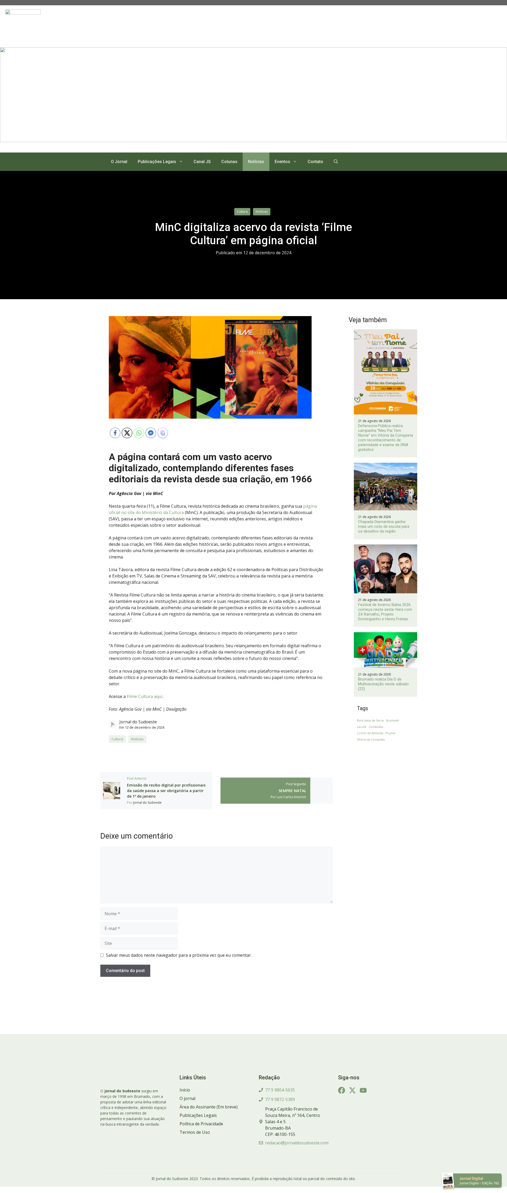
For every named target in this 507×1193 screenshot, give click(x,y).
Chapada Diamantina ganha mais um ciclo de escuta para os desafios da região (383, 526)
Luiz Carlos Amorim (291, 797)
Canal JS (202, 161)
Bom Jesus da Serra (370, 720)
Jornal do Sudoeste (138, 722)
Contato (315, 161)
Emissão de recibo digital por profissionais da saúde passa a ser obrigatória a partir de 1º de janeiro (166, 791)
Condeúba (376, 727)
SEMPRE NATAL (292, 790)
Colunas (229, 161)
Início (185, 1090)
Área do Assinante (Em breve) (209, 1107)
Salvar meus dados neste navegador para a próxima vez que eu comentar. (179, 955)
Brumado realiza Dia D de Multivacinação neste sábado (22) (383, 684)
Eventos (282, 161)
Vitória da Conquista (371, 739)
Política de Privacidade (201, 1124)
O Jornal (119, 161)
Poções (390, 733)
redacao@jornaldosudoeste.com (296, 1143)
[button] (335, 161)
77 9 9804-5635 (280, 1090)
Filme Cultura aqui (145, 696)
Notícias (256, 161)
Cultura (242, 211)
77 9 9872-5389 (280, 1099)
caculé (361, 727)
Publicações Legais (157, 161)
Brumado (392, 720)
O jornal (187, 1098)
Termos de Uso (195, 1132)
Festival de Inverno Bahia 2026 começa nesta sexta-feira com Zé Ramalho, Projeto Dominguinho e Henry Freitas (385, 611)
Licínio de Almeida (370, 733)
